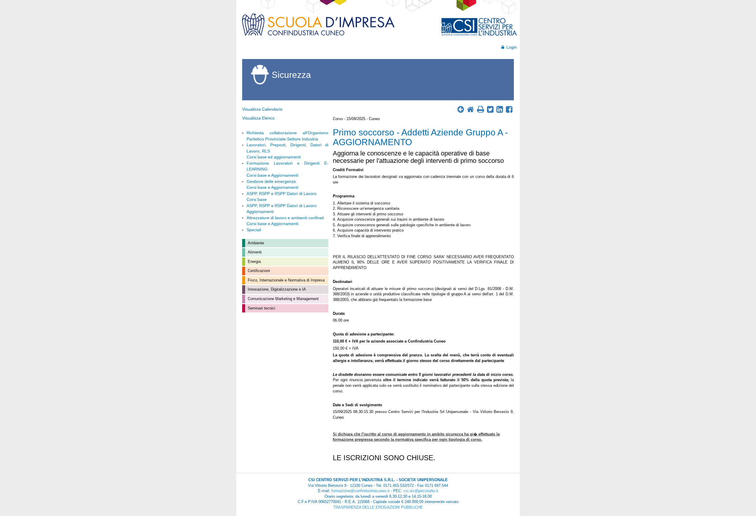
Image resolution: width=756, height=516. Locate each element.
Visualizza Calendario (262, 109)
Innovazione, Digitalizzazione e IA (276, 289)
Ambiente (255, 243)
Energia (254, 261)
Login (510, 47)
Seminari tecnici (261, 308)
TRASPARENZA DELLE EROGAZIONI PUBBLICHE (378, 507)
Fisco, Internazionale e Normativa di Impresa (286, 280)
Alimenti (254, 252)
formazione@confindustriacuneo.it (360, 491)
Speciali (254, 229)
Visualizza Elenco (258, 118)
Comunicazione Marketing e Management (283, 299)
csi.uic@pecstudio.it (420, 491)
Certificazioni (258, 270)
